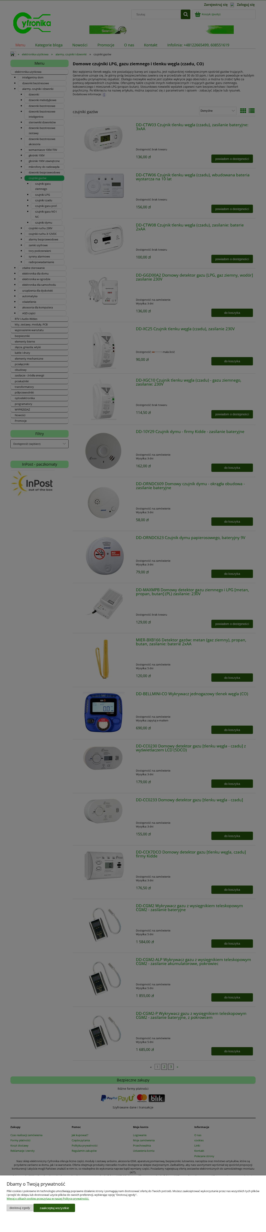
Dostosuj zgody (20, 1208)
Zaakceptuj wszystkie (54, 1208)
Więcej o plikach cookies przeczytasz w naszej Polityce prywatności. (48, 1198)
